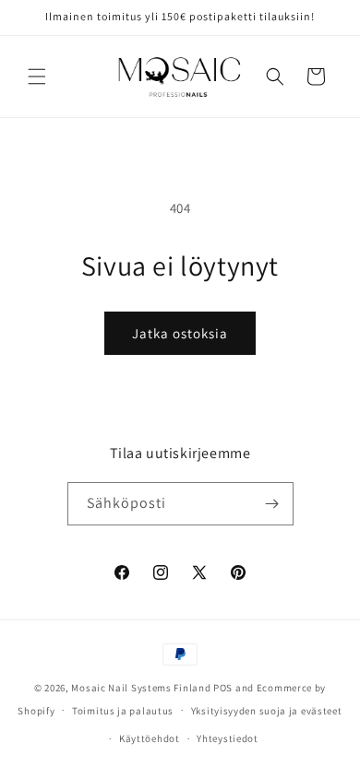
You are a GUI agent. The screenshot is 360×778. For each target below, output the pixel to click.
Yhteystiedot (227, 738)
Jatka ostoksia (180, 333)
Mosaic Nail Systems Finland (140, 687)
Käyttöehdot (149, 738)
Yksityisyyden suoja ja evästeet (266, 710)
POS (223, 687)
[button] (37, 76)
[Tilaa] (272, 503)
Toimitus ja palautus (123, 710)
